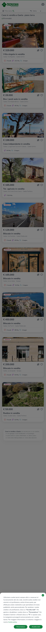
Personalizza (20, 627)
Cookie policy (12, 622)
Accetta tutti (36, 627)
